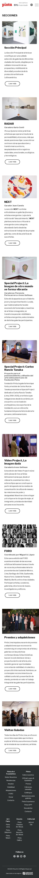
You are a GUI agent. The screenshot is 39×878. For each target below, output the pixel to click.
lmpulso (11, 784)
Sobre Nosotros (11, 777)
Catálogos (28, 793)
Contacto (10, 800)
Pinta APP (28, 805)
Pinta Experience (28, 801)
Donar (11, 797)
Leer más (12, 84)
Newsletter (28, 808)
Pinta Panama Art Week (19, 824)
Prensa (28, 784)
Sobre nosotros (28, 775)
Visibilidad (11, 787)
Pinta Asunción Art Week (19, 832)
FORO (11, 794)
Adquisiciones (11, 790)
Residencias (10, 780)
